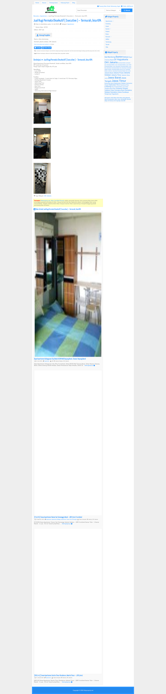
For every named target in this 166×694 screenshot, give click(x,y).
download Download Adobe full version (122, 71)
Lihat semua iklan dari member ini (41, 44)
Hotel (107, 26)
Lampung (108, 86)
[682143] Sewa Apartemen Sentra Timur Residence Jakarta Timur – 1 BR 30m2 (58, 675)
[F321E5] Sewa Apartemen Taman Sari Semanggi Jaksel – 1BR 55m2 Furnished (58, 517)
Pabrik (107, 31)
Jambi (106, 78)
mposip (118, 100)
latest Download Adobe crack (118, 86)
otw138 (123, 100)
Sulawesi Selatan (122, 88)
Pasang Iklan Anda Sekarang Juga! (108, 6)
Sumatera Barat (119, 90)
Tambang (108, 42)
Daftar (124, 6)
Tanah (107, 44)
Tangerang (108, 94)
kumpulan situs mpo (114, 99)
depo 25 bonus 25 (110, 100)
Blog (73, 2)
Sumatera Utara (116, 92)
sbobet (129, 99)
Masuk (130, 6)
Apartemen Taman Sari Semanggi (69, 519)
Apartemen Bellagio (56, 519)
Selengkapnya (89, 365)
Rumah (108, 36)
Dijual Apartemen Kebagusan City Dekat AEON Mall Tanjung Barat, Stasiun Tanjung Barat (60, 359)
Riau (114, 88)
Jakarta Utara (126, 75)
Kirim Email (46, 47)
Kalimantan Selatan (120, 83)
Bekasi (125, 57)
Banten (119, 57)
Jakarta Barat (109, 73)
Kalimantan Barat (109, 83)
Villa (107, 47)
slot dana (114, 97)
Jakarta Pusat (118, 73)
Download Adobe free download (119, 68)
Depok (112, 60)
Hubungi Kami (65, 2)
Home (37, 2)
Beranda (36, 16)
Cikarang (107, 60)
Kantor (108, 29)
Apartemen (43, 16)
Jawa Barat (114, 77)
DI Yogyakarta (121, 59)
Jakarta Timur (116, 75)
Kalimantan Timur (114, 85)
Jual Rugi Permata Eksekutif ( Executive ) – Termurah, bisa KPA (67, 20)
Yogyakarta (115, 94)
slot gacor (108, 97)
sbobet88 (123, 99)
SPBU (107, 39)
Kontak (38, 47)
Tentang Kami (53, 2)
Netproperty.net (88, 690)
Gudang (108, 23)
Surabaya (125, 92)
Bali (106, 57)
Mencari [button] (127, 10)
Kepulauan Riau (124, 85)
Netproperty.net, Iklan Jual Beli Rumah (52, 200)
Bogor (130, 57)
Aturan (44, 2)
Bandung (111, 57)
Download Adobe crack (112, 64)
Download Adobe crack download (112, 66)
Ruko (107, 34)
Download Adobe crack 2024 (124, 64)
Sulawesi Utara (109, 90)
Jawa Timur (119, 80)
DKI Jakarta (47, 196)
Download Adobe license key (118, 69)
